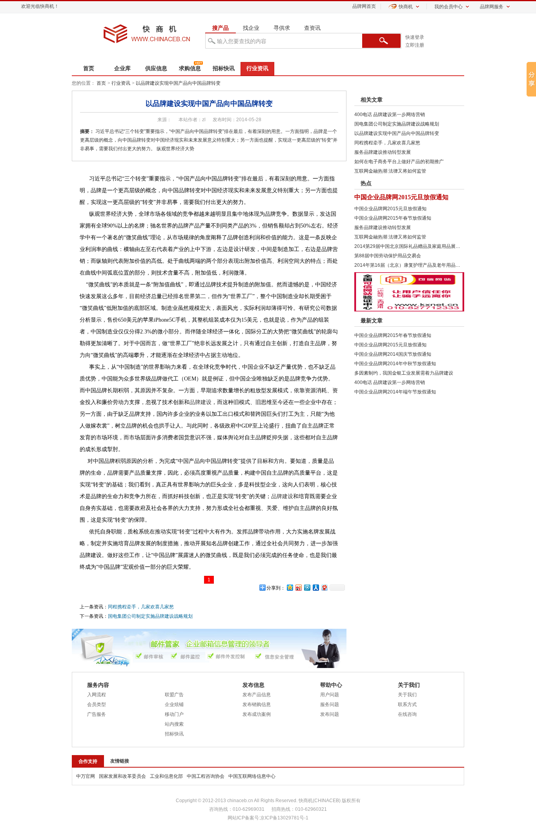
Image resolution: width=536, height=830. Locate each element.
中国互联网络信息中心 (251, 776)
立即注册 (414, 45)
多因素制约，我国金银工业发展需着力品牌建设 (403, 373)
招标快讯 (224, 68)
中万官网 (85, 776)
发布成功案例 (256, 714)
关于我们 (407, 694)
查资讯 (312, 28)
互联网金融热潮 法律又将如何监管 (390, 171)
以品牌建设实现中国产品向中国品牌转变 (178, 83)
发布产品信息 (256, 694)
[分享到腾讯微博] (307, 587)
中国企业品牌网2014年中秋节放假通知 (395, 363)
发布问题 (329, 714)
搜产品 (220, 28)
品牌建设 (200, 402)
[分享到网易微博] (324, 587)
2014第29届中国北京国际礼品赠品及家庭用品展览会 (409, 246)
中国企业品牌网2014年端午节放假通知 (395, 392)
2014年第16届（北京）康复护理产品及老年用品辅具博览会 (416, 265)
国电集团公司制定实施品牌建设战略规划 (150, 616)
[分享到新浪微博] (298, 587)
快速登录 (414, 37)
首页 (88, 68)
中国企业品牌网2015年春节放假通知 (392, 218)
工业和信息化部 (166, 776)
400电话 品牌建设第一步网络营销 (389, 114)
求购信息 (190, 68)
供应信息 (156, 68)
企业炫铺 (174, 704)
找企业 (251, 28)
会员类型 (96, 704)
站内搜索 (174, 724)
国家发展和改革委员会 (122, 776)
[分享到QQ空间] (289, 587)
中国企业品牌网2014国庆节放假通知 (392, 354)
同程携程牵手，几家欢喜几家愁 (141, 607)
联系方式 (407, 704)
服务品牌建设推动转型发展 (382, 152)
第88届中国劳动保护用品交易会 (387, 255)
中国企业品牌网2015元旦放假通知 (401, 197)
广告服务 (96, 714)
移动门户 (174, 714)
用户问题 (329, 694)
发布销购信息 (256, 704)
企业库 (122, 68)
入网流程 (96, 694)
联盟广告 (174, 694)
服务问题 (329, 704)
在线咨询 (407, 714)
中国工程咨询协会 (205, 776)
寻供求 (281, 28)
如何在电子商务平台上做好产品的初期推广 (399, 161)
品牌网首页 (364, 6)
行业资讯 (257, 68)
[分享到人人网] (315, 587)
